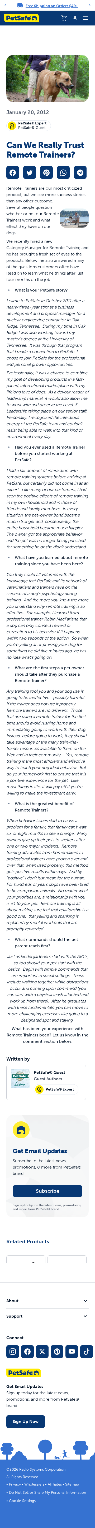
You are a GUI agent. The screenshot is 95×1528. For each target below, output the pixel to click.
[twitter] (29, 172)
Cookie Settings (22, 1501)
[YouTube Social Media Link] (71, 1351)
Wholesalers (34, 1484)
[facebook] (12, 172)
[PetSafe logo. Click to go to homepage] (21, 18)
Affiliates (55, 1484)
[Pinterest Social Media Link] (57, 1351)
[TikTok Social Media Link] (86, 1351)
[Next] (89, 5)
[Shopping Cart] (64, 18)
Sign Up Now (26, 1421)
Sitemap (72, 1484)
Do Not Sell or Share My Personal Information (47, 1492)
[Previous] (5, 5)
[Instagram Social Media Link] (12, 1351)
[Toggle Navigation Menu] (85, 18)
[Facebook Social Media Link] (27, 1351)
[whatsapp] (63, 172)
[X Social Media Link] (42, 1351)
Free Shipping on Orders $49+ (52, 6)
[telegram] (80, 172)
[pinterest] (46, 172)
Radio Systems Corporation (42, 1469)
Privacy (15, 1484)
